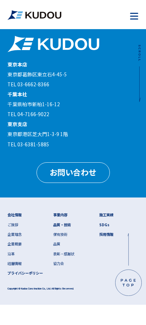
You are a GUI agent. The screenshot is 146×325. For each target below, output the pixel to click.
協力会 (58, 263)
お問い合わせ (73, 172)
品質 (56, 244)
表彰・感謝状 (63, 253)
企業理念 (14, 234)
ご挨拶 (12, 224)
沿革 (11, 253)
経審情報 (14, 263)
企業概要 (14, 244)
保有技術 (60, 234)
